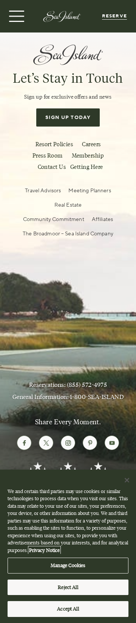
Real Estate (68, 205)
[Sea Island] (62, 15)
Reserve (114, 16)
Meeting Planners (89, 190)
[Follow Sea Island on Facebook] (24, 443)
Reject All (68, 587)
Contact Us (52, 167)
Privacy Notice (44, 550)
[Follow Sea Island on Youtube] (112, 443)
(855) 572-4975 (87, 384)
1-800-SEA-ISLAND (97, 396)
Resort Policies (54, 144)
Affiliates (102, 219)
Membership (88, 155)
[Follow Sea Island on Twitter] (46, 443)
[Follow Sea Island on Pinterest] (90, 443)
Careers (91, 144)
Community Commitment (53, 219)
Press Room (47, 155)
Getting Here (86, 167)
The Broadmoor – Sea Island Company (68, 233)
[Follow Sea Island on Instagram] (68, 443)
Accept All (68, 609)
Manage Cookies (68, 565)
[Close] (127, 480)
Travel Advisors (43, 190)
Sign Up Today (68, 117)
